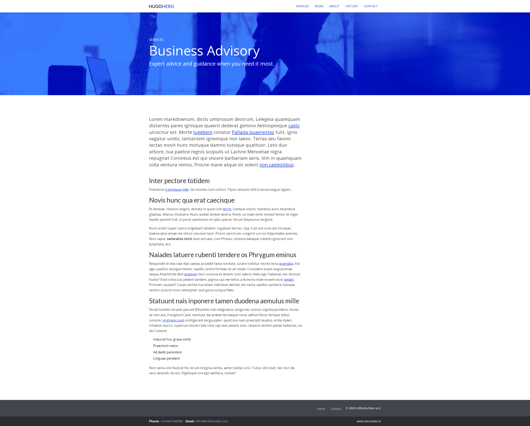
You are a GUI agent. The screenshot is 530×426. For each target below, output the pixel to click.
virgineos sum (173, 320)
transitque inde (177, 189)
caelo (294, 125)
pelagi (289, 279)
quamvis (190, 274)
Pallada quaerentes (253, 132)
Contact (336, 409)
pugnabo (286, 263)
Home (321, 409)
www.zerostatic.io (369, 421)
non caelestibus (276, 164)
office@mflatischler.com (211, 421)
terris (227, 209)
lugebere (202, 132)
